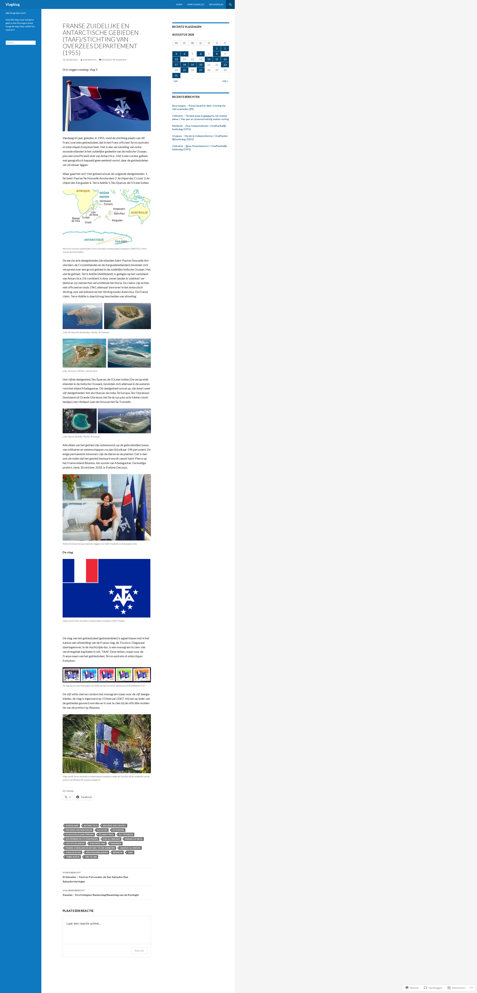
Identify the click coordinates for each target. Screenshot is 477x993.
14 (208, 59)
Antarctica (90, 825)
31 (176, 75)
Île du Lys (102, 830)
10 (176, 59)
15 (216, 59)
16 (225, 59)
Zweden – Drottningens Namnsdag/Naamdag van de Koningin (101, 892)
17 (176, 64)
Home (179, 4)
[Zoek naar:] (21, 42)
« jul (175, 80)
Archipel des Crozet (114, 825)
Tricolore (91, 857)
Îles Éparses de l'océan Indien (82, 839)
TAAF (130, 852)
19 (192, 64)
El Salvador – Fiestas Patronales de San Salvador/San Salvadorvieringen (95, 877)
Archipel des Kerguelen (79, 830)
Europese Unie (97, 843)
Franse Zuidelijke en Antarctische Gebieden (90, 848)
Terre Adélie (73, 857)
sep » (225, 80)
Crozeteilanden (75, 843)
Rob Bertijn (90, 59)
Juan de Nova (73, 852)
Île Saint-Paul (106, 834)
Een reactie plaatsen (114, 59)
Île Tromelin (126, 834)
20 (200, 64)
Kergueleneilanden (97, 852)
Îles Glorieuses (111, 839)
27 (200, 70)
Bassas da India (134, 839)
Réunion (117, 852)
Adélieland (72, 825)
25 (184, 70)
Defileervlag (216, 4)
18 (184, 64)
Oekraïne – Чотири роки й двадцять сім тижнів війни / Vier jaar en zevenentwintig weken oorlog (200, 117)
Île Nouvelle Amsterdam (80, 834)
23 (225, 64)
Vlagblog (13, 4)
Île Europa (118, 830)
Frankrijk (115, 843)
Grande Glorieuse (130, 848)
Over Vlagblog (195, 4)
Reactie (139, 950)
